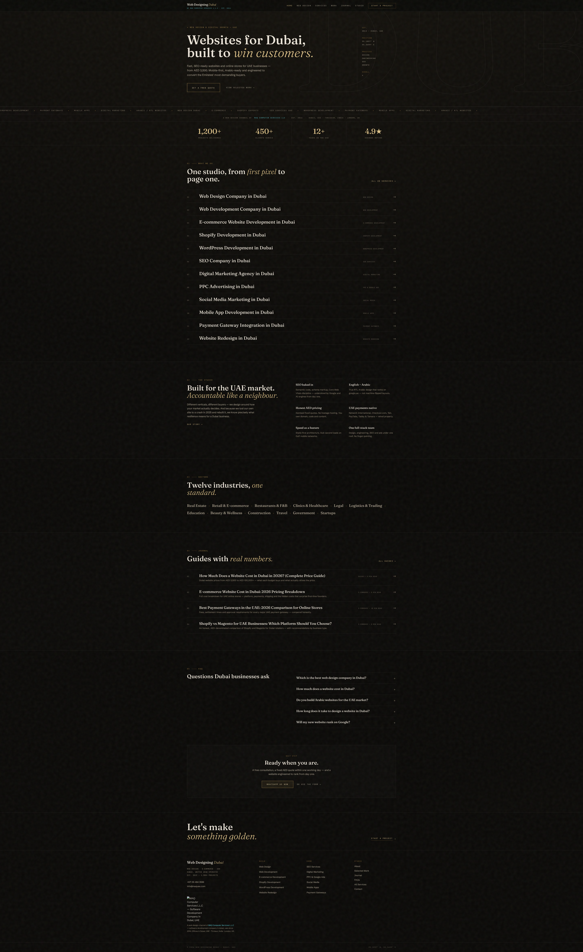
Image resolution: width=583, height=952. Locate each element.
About (357, 866)
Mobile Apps (313, 887)
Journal (346, 6)
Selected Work (361, 870)
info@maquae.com (196, 886)
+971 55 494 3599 (195, 882)
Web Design (304, 6)
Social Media (313, 882)
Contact (358, 889)
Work (334, 6)
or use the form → (309, 784)
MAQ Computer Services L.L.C (221, 925)
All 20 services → (384, 181)
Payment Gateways (316, 892)
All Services (360, 884)
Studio (359, 6)
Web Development (268, 872)
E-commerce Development (272, 877)
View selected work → (240, 88)
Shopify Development (269, 882)
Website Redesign (268, 892)
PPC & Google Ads (316, 877)
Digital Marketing (315, 872)
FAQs (357, 880)
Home (290, 6)
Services (321, 6)
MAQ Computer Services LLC (269, 118)
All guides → (387, 561)
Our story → (195, 424)
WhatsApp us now (277, 784)
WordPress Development (271, 887)
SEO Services (313, 866)
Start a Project (382, 6)
